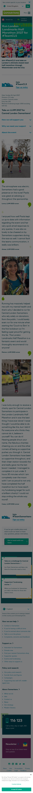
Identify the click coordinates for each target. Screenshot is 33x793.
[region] (16, 782)
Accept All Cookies (16, 789)
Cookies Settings (16, 784)
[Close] (31, 775)
